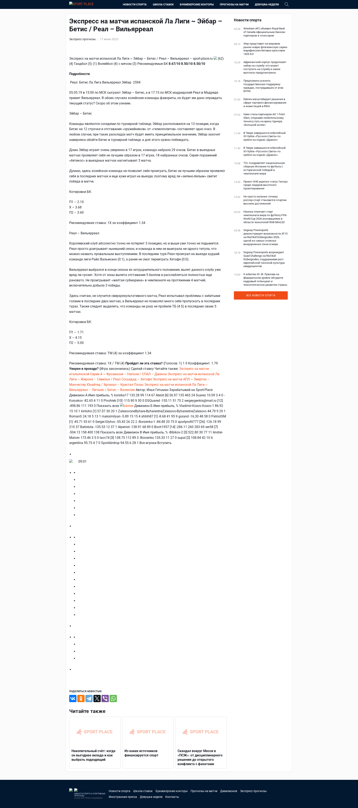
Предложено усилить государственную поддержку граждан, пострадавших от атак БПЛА (263, 86)
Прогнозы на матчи (234, 4)
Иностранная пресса (123, 796)
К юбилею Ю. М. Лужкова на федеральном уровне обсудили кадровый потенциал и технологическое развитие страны (265, 279)
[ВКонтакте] (72, 698)
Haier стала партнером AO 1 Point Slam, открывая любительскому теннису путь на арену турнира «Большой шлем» (264, 119)
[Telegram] (89, 698)
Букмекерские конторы (197, 4)
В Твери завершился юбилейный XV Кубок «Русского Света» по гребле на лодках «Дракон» (264, 136)
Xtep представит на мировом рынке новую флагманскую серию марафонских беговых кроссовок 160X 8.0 (265, 49)
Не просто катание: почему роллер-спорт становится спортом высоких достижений (265, 200)
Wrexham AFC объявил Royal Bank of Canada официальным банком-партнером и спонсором (264, 32)
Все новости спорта (261, 295)
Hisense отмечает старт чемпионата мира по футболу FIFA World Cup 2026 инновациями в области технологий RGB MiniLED (265, 217)
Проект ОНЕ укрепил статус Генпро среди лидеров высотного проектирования (265, 185)
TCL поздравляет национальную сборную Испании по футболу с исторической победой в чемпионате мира (264, 168)
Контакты (172, 796)
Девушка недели (267, 4)
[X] (97, 698)
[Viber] (105, 698)
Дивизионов (228, 791)
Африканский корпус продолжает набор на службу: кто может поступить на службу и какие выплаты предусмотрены (264, 67)
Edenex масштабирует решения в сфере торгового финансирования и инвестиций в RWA (264, 103)
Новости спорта (135, 4)
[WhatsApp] (113, 698)
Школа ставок (163, 4)
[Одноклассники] (81, 698)
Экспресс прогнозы (82, 39)
